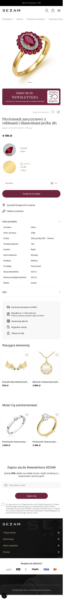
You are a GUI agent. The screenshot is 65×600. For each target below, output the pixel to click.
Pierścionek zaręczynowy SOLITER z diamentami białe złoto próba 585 (15, 442)
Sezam (34, 283)
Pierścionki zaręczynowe (36, 19)
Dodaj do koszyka (31, 193)
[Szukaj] (46, 10)
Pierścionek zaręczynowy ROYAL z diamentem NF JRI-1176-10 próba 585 (44, 442)
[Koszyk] (52, 10)
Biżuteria (20, 19)
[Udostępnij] (58, 112)
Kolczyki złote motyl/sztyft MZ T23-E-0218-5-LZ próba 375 (16, 382)
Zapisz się (31, 495)
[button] (30, 82)
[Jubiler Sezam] (11, 10)
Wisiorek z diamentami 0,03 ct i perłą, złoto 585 (46, 382)
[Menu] (58, 10)
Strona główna (7, 19)
